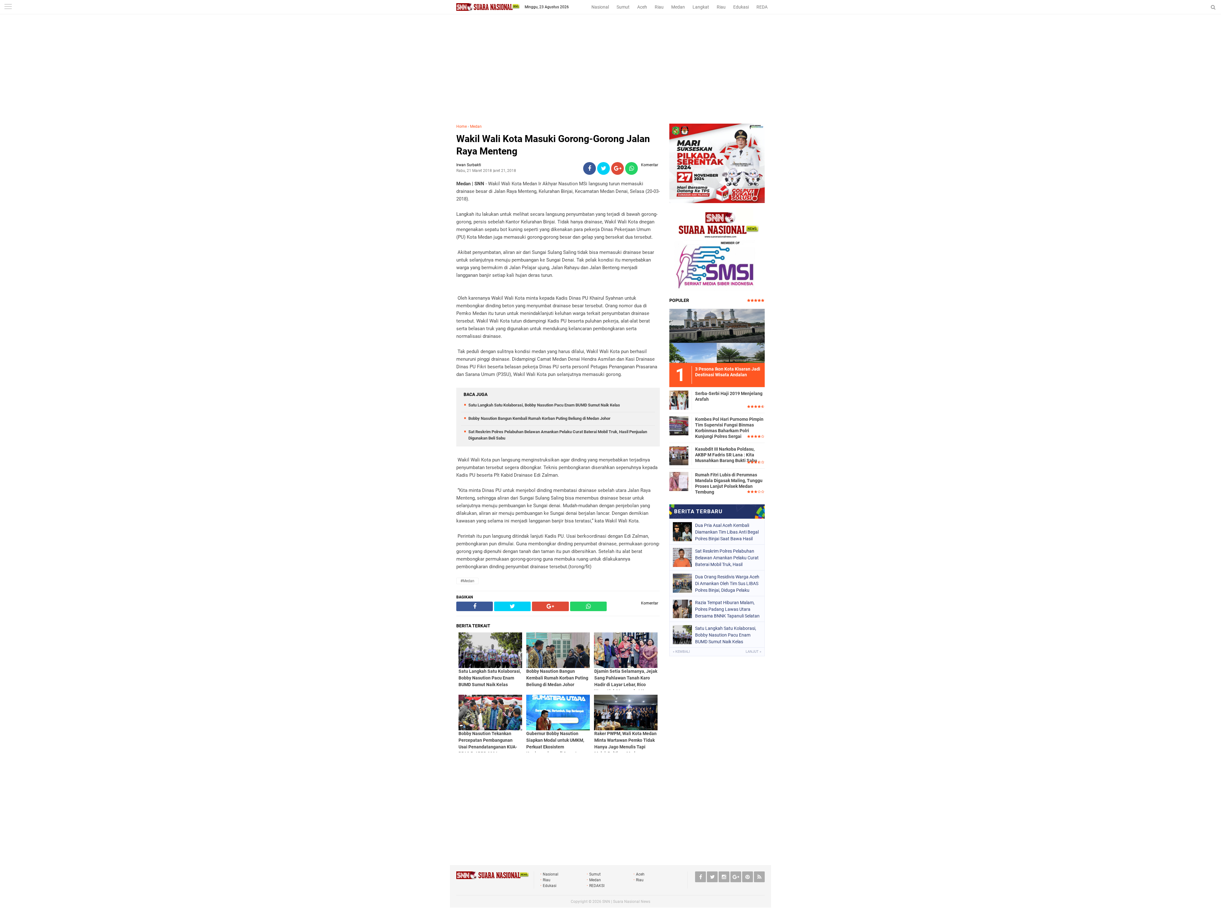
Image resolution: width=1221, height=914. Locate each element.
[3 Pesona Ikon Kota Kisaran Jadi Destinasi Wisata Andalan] (717, 335)
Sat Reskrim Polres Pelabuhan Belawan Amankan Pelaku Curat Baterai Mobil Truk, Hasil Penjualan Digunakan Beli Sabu (727, 558)
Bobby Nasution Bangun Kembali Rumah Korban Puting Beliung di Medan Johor (539, 418)
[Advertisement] (610, 75)
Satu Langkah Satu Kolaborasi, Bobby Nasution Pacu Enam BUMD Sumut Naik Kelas (544, 405)
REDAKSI (765, 7)
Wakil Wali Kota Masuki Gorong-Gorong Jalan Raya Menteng (553, 145)
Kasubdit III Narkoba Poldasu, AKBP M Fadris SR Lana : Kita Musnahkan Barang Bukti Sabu (726, 455)
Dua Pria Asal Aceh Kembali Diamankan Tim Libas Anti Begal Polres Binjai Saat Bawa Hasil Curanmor (727, 532)
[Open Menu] (8, 7)
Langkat (701, 7)
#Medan (467, 581)
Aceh (642, 7)
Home (461, 126)
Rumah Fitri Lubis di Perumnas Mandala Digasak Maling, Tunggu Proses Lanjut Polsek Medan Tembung (728, 483)
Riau (659, 7)
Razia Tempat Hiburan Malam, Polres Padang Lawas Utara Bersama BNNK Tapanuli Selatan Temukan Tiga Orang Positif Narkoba (727, 609)
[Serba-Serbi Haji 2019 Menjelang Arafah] (678, 399)
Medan (678, 7)
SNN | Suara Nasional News (626, 901)
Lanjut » (753, 652)
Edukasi (741, 7)
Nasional (600, 7)
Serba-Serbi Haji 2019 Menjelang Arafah (728, 396)
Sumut (623, 7)
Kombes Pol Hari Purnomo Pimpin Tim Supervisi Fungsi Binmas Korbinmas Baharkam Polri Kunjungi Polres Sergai (729, 428)
